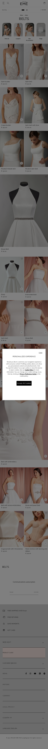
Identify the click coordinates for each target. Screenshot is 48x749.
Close (40, 352)
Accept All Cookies (24, 383)
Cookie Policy (29, 370)
